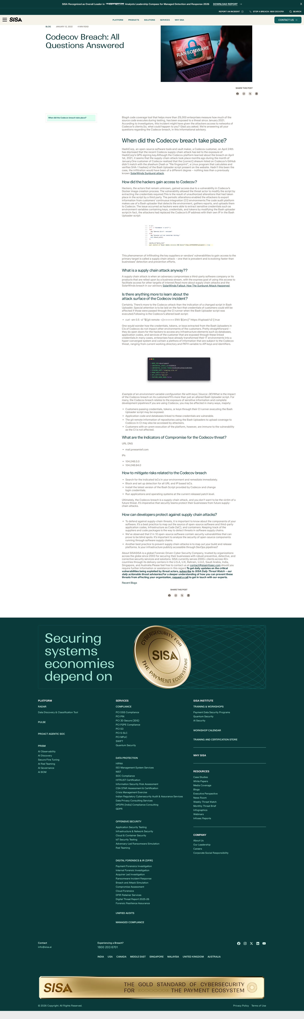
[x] (250, 94)
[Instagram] (244, 94)
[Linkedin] (256, 94)
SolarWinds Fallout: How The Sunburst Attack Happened (196, 285)
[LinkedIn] (258, 943)
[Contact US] (288, 20)
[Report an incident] (231, 11)
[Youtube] (264, 943)
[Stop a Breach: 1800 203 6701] (266, 11)
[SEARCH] (295, 11)
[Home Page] (16, 20)
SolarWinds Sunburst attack (147, 173)
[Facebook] (237, 94)
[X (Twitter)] (251, 943)
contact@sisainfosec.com (205, 565)
